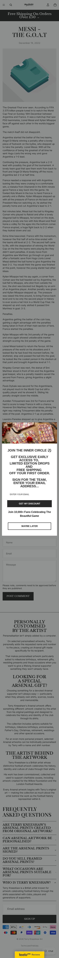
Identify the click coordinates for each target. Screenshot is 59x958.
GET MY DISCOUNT (29, 503)
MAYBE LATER (29, 526)
